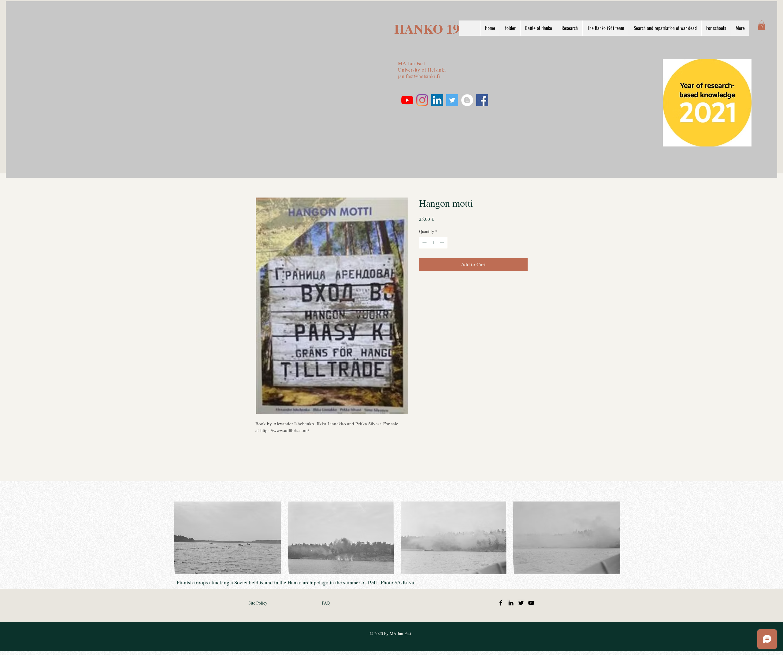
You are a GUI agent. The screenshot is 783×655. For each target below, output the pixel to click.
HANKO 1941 (433, 28)
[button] (762, 25)
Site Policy (257, 603)
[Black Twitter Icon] (521, 602)
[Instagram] (422, 100)
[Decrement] (424, 242)
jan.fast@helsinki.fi (419, 76)
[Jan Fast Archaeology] (467, 100)
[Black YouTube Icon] (531, 602)
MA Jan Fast (411, 63)
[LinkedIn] (437, 100)
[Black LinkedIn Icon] (510, 602)
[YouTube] (407, 100)
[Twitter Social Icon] (452, 100)
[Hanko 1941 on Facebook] (482, 100)
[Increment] (442, 242)
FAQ (326, 603)
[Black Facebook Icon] (500, 602)
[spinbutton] (433, 242)
